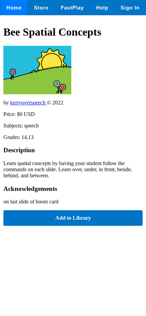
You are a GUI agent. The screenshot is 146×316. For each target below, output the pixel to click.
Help (102, 8)
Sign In (130, 8)
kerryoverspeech (28, 102)
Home (14, 8)
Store (41, 8)
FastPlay (72, 8)
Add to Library (73, 218)
